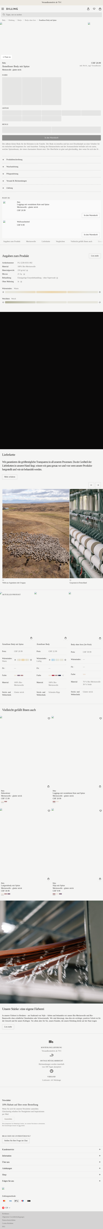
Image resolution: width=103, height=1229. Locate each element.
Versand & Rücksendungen (16, 181)
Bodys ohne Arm (30, 20)
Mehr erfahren (9, 477)
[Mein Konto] (88, 9)
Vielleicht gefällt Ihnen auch (81, 241)
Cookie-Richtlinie (7, 1223)
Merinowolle (31, 241)
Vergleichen (60, 241)
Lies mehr (95, 256)
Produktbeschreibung (14, 160)
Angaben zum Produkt (11, 241)
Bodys (20, 20)
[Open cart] (100, 9)
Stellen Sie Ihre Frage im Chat (15, 1141)
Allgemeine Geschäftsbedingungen (13, 1217)
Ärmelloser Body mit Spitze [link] (47, 20)
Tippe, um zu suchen (14, 15)
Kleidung (11, 20)
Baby (3, 20)
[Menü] (2, 8)
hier (20, 1125)
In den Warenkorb (91, 215)
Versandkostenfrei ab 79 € (51, 2)
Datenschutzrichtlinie (8, 1220)
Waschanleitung (12, 167)
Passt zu (8, 57)
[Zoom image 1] (13, 41)
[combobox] (6, 1207)
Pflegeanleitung (12, 174)
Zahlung (9, 188)
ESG (3, 1227)
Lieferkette (46, 241)
